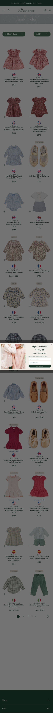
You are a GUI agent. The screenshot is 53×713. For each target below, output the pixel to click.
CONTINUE (39, 366)
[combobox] (39, 359)
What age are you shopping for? (38, 356)
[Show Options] (49, 359)
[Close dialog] (51, 344)
